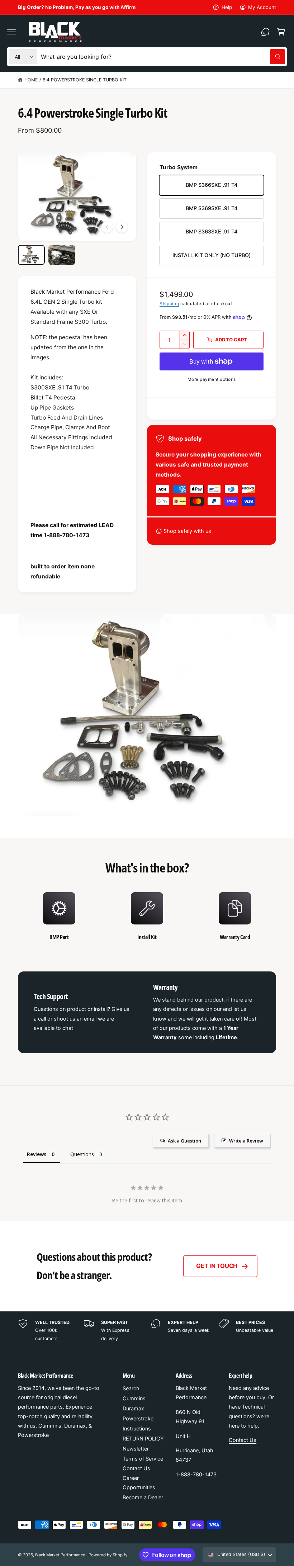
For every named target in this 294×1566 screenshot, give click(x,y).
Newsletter (136, 1449)
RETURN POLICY (143, 1438)
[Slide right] (122, 227)
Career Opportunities (139, 1483)
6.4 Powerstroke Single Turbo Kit (85, 79)
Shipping (169, 303)
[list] (147, 916)
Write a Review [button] (246, 1140)
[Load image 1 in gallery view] (31, 255)
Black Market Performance (60, 1554)
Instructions (137, 1428)
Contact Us (136, 1468)
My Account (262, 7)
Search (131, 1388)
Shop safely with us (187, 531)
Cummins (134, 1398)
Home (31, 79)
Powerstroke (138, 1418)
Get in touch (216, 1265)
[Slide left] (107, 227)
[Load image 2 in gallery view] (61, 255)
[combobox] (163, 56)
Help (227, 7)
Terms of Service (143, 1459)
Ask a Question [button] (184, 1140)
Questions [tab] (82, 1154)
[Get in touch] (265, 32)
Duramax (133, 1408)
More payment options (212, 379)
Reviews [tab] (36, 1154)
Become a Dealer (143, 1497)
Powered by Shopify (108, 1554)
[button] (11, 32)
